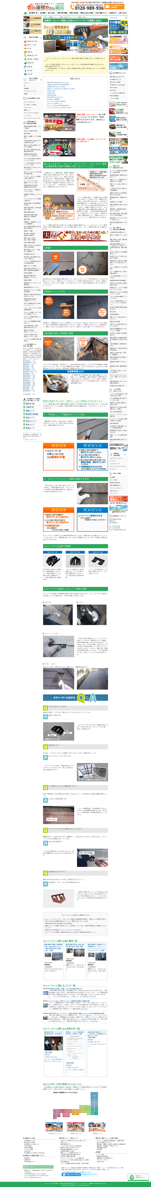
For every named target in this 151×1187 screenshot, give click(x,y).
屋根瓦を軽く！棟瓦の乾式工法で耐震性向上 (118, 349)
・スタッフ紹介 (100, 1154)
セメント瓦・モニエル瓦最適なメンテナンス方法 (30, 181)
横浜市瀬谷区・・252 (29, 390)
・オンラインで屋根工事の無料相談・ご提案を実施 (110, 1140)
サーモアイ (113, 461)
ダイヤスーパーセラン (116, 458)
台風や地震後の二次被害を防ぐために (118, 344)
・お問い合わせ (100, 1161)
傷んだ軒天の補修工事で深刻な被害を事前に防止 (32, 150)
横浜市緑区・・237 (28, 380)
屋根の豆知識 (74, 13)
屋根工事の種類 (62, 13)
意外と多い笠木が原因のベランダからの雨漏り (32, 146)
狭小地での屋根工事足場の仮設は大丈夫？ (118, 308)
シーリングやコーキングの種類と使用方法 (32, 199)
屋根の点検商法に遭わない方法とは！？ (118, 205)
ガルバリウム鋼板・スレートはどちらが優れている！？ (32, 313)
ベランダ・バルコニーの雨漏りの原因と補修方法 (32, 177)
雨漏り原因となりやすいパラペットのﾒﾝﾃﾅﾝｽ (32, 168)
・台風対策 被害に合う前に (66, 1151)
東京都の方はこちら (54, 1133)
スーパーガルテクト (29, 102)
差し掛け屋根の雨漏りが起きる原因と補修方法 (32, 227)
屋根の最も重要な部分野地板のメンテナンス (30, 276)
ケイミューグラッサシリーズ (32, 118)
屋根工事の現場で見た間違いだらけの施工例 (118, 358)
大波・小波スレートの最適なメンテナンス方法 (32, 190)
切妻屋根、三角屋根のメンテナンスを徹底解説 (32, 222)
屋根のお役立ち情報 (86, 13)
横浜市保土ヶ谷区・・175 (30, 371)
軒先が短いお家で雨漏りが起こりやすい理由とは (32, 257)
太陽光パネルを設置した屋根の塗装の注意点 (118, 284)
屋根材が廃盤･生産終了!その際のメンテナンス (30, 299)
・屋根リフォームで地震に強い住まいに (70, 1153)
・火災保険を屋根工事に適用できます (69, 1154)
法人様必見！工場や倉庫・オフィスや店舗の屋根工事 (118, 426)
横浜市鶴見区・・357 (29, 361)
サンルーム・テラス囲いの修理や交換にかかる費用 (118, 419)
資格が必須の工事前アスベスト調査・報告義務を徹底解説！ (32, 269)
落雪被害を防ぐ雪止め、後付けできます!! (118, 431)
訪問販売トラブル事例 (116, 202)
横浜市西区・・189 (28, 364)
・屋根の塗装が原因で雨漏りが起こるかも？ (57, 82)
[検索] (126, 17)
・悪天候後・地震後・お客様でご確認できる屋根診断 (110, 1144)
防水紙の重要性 (28, 273)
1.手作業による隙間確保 (53, 99)
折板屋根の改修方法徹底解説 (118, 280)
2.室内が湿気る (50, 93)
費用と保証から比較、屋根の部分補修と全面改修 (118, 240)
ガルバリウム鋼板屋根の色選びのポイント (32, 322)
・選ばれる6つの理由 (29, 1142)
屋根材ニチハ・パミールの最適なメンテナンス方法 (118, 288)
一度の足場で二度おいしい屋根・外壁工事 (118, 371)
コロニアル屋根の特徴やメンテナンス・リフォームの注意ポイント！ (118, 302)
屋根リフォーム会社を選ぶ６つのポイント (118, 318)
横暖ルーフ (27, 110)
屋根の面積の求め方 (29, 212)
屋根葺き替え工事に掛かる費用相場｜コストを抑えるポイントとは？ (118, 262)
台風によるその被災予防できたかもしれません (118, 325)
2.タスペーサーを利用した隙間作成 (55, 101)
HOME (45, 17)
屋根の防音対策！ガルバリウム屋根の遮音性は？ (118, 382)
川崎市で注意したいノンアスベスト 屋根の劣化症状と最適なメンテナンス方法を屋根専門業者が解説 (76, 1013)
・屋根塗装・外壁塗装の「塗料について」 (107, 1146)
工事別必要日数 (114, 314)
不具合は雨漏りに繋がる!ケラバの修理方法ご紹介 (32, 141)
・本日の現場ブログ (28, 1161)
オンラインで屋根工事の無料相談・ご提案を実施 (118, 171)
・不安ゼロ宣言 (27, 1146)
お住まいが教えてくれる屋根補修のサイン (118, 252)
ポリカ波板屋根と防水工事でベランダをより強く (118, 399)
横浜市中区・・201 (28, 366)
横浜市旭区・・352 (28, 373)
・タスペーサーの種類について (54, 103)
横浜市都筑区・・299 (29, 383)
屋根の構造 (27, 133)
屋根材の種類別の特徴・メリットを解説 (32, 127)
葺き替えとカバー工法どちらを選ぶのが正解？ (118, 257)
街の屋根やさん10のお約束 (117, 85)
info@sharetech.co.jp (119, 529)
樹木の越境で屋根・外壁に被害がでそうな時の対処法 (118, 214)
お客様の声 (112, 13)
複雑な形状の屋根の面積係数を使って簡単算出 (30, 215)
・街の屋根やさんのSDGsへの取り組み (34, 1153)
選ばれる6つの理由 (115, 82)
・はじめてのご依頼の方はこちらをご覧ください (72, 1140)
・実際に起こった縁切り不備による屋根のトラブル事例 (60, 88)
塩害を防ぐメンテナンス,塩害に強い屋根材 (32, 290)
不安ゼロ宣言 (113, 87)
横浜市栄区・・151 (28, 389)
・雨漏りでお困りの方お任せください (69, 1147)
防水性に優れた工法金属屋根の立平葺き (32, 204)
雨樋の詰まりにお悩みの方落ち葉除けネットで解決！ (118, 408)
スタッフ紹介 (113, 480)
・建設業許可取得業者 (102, 1156)
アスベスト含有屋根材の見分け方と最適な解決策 (32, 262)
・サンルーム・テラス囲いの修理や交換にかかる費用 (74, 1160)
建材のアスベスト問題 (30, 266)
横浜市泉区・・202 (28, 387)
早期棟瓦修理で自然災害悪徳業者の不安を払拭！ (30, 186)
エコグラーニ (27, 107)
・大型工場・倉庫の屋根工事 (67, 1156)
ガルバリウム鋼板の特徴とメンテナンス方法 (32, 317)
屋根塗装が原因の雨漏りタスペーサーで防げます (30, 155)
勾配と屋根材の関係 (29, 242)
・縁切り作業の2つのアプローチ (54, 97)
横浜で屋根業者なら (115, 485)
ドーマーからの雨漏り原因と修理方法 (32, 340)
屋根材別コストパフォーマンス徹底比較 (32, 283)
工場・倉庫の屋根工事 (116, 411)
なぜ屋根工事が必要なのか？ (118, 232)
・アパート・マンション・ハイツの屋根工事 (71, 1158)
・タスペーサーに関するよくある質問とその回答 (58, 107)
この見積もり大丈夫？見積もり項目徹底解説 (118, 189)
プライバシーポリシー (116, 488)
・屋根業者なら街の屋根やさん (104, 1158)
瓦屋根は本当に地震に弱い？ (118, 385)
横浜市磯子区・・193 (29, 375)
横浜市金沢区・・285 (29, 376)
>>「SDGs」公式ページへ (30, 439)
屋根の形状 (27, 219)
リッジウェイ (27, 115)
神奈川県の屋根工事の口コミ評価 (118, 223)
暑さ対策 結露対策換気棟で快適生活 (29, 234)
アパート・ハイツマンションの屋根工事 (118, 415)
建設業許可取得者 (115, 482)
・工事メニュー (63, 1142)
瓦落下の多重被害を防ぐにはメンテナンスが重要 (118, 329)
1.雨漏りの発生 (50, 90)
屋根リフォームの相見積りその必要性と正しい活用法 (118, 180)
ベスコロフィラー (115, 463)
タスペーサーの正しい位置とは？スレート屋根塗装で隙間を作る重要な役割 (69, 1001)
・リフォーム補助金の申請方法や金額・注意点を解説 (74, 1163)
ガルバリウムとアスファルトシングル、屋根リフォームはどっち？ (118, 376)
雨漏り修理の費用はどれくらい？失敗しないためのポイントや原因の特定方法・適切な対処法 (118, 246)
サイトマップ (113, 493)
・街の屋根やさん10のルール (31, 1144)
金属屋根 (26, 88)
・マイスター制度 (28, 1149)
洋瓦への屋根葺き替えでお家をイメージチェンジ (32, 304)
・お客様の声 (26, 1159)
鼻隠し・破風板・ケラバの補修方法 (32, 137)
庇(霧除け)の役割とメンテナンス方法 (33, 195)
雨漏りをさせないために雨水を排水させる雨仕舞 (32, 246)
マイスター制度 (114, 98)
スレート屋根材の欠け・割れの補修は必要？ (118, 272)
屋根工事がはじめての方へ (117, 76)
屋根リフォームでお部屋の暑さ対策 (118, 435)
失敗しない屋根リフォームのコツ (118, 235)
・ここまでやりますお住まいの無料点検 (70, 1146)
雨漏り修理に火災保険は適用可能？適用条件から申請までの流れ (118, 339)
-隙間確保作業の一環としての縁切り (56, 86)
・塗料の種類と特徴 (101, 1147)
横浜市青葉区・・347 (29, 382)
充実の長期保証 (114, 95)
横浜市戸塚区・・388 (29, 385)
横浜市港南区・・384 (29, 369)
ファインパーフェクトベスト (118, 466)
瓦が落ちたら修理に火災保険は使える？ (118, 334)
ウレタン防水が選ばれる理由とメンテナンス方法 (32, 159)
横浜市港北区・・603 (29, 378)
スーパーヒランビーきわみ (31, 113)
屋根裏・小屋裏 (28, 231)
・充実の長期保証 (28, 1147)
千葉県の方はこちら (76, 1133)
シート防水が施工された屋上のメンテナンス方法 (32, 163)
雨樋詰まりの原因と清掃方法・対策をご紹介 (118, 403)
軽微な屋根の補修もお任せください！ (118, 440)
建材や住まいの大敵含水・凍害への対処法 (30, 239)
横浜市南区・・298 (28, 368)
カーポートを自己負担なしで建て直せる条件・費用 (118, 394)
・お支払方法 (26, 1151)
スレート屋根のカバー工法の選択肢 (118, 267)
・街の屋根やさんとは (29, 1140)
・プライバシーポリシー (102, 1159)
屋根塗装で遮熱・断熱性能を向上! (118, 367)
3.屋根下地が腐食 (51, 95)
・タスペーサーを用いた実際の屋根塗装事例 (57, 105)
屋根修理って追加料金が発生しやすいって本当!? (118, 209)
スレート (26, 83)
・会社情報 (99, 1149)
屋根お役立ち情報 (115, 321)
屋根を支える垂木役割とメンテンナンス (30, 331)
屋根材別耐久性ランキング (31, 287)
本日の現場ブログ (101, 13)
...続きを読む (92, 996)
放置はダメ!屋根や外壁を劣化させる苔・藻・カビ (32, 295)
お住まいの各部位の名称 (30, 131)
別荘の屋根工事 (114, 423)
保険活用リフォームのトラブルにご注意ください (118, 218)
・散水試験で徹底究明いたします (68, 1149)
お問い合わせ (122, 13)
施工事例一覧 (33, 13)
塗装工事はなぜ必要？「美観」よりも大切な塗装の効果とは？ (65, 988)
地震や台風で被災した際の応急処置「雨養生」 (32, 208)
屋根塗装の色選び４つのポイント (118, 362)
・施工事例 (26, 1158)
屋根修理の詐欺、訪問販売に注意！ (118, 198)
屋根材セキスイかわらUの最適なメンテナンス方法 (119, 292)
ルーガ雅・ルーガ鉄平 (30, 104)
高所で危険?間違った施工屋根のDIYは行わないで (31, 326)
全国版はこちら (98, 1133)
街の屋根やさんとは (115, 79)
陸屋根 (26, 94)
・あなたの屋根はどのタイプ (104, 1142)
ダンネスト (113, 469)
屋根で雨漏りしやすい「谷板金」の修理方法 (32, 250)
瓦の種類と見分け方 (29, 254)
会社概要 (43, 13)
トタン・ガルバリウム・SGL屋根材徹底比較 (32, 308)
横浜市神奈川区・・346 (29, 362)
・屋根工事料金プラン (65, 1144)
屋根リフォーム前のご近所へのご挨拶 (118, 184)
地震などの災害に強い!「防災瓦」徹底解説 (118, 353)
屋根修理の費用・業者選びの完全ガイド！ (118, 176)
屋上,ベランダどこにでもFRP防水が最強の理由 (32, 172)
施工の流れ (51, 13)
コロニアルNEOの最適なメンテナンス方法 (118, 297)
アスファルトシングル (30, 91)
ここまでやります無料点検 (117, 93)
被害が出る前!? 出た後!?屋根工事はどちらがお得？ (118, 193)
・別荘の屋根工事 (64, 1161)
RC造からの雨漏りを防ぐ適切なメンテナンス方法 (31, 335)
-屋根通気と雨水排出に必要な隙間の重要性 (57, 84)
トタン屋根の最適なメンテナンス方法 (118, 276)
